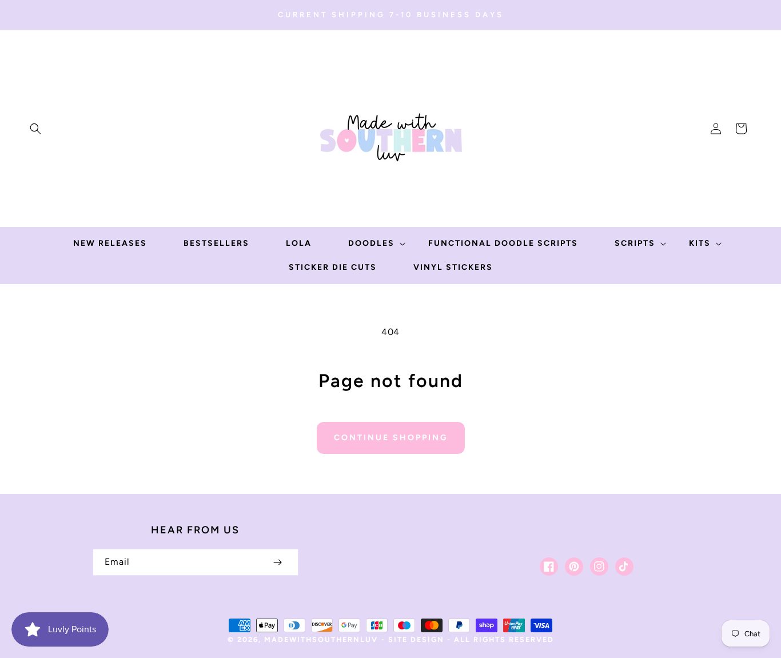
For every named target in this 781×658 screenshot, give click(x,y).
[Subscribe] (278, 562)
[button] (35, 128)
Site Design (416, 639)
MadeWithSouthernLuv (321, 639)
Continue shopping (391, 437)
